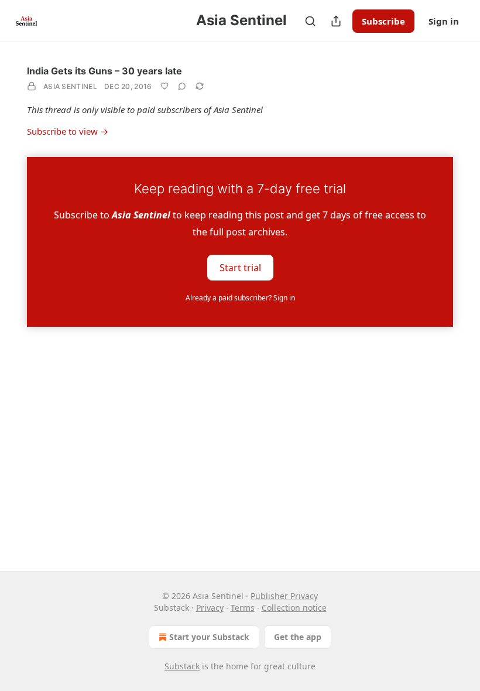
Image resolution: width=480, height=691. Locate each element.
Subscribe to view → (67, 131)
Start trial (240, 267)
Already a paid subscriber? (240, 298)
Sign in (443, 21)
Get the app (297, 636)
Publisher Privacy (284, 595)
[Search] (310, 21)
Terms (243, 607)
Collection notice (294, 607)
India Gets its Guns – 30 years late (104, 71)
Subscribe (383, 21)
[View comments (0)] (182, 86)
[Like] (164, 86)
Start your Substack (209, 636)
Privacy (210, 607)
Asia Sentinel (70, 86)
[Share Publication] (336, 21)
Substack (182, 666)
